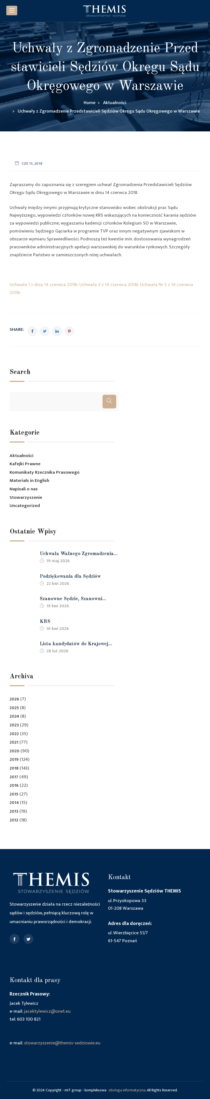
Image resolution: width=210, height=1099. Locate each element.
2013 (14, 811)
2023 (14, 725)
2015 (14, 794)
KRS (45, 621)
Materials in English (29, 480)
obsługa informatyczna (127, 1090)
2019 (14, 759)
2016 (14, 785)
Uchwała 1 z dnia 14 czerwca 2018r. (44, 284)
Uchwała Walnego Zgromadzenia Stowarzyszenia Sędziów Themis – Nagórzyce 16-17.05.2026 (78, 554)
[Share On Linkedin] (57, 331)
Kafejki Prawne (25, 464)
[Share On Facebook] (32, 331)
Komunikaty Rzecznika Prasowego (45, 472)
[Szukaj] (109, 401)
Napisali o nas (24, 489)
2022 (14, 734)
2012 (14, 820)
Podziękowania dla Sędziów (70, 576)
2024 (14, 716)
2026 (14, 699)
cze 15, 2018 (32, 163)
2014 (14, 802)
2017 (14, 777)
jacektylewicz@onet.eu (47, 1011)
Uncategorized (25, 505)
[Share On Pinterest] (69, 331)
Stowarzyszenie (26, 497)
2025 (14, 708)
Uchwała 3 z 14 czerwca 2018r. (109, 284)
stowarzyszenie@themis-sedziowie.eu (62, 1043)
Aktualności (21, 455)
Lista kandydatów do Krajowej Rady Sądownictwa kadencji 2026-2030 (78, 644)
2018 (14, 768)
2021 (14, 742)
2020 (14, 751)
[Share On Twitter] (44, 331)
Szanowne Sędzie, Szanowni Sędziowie (71, 599)
